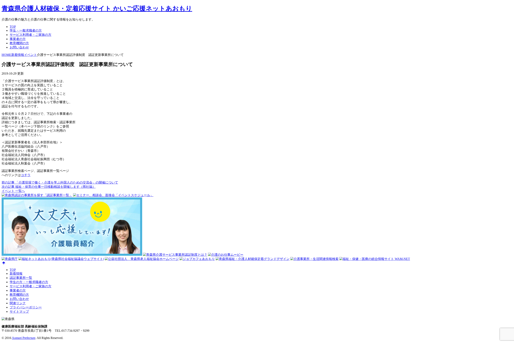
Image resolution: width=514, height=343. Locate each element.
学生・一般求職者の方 (26, 30)
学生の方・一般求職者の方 (29, 282)
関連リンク (18, 303)
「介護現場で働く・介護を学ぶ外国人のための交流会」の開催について (60, 182)
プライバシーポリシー (26, 307)
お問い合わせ (19, 47)
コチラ (26, 175)
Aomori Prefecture (23, 338)
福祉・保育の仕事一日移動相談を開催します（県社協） (49, 186)
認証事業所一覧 (21, 277)
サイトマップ (19, 311)
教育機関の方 (19, 43)
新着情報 (16, 273)
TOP (13, 26)
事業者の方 (18, 39)
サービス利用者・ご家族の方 (30, 34)
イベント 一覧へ (13, 191)
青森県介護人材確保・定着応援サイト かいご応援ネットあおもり (97, 8)
